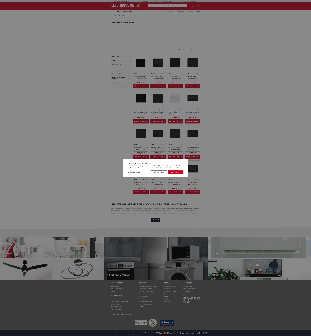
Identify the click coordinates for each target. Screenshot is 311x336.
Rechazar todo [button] (159, 172)
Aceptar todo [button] (175, 172)
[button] (134, 172)
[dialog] (155, 168)
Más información (174, 168)
